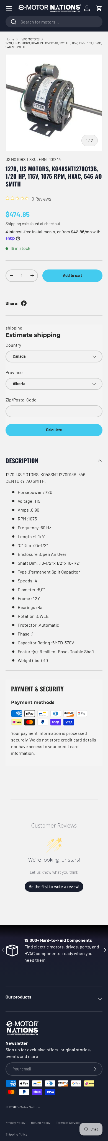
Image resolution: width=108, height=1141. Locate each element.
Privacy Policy (15, 1122)
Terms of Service (67, 1122)
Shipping (13, 223)
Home (10, 39)
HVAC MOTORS (29, 39)
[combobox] (54, 21)
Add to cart (72, 275)
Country (13, 345)
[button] (99, 8)
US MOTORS (15, 159)
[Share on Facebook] (23, 303)
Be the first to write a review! (54, 886)
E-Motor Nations (28, 1107)
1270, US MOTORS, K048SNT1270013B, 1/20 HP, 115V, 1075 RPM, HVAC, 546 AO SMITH (54, 45)
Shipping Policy (16, 1134)
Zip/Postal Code (21, 399)
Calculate (54, 429)
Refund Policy (40, 1122)
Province (14, 372)
